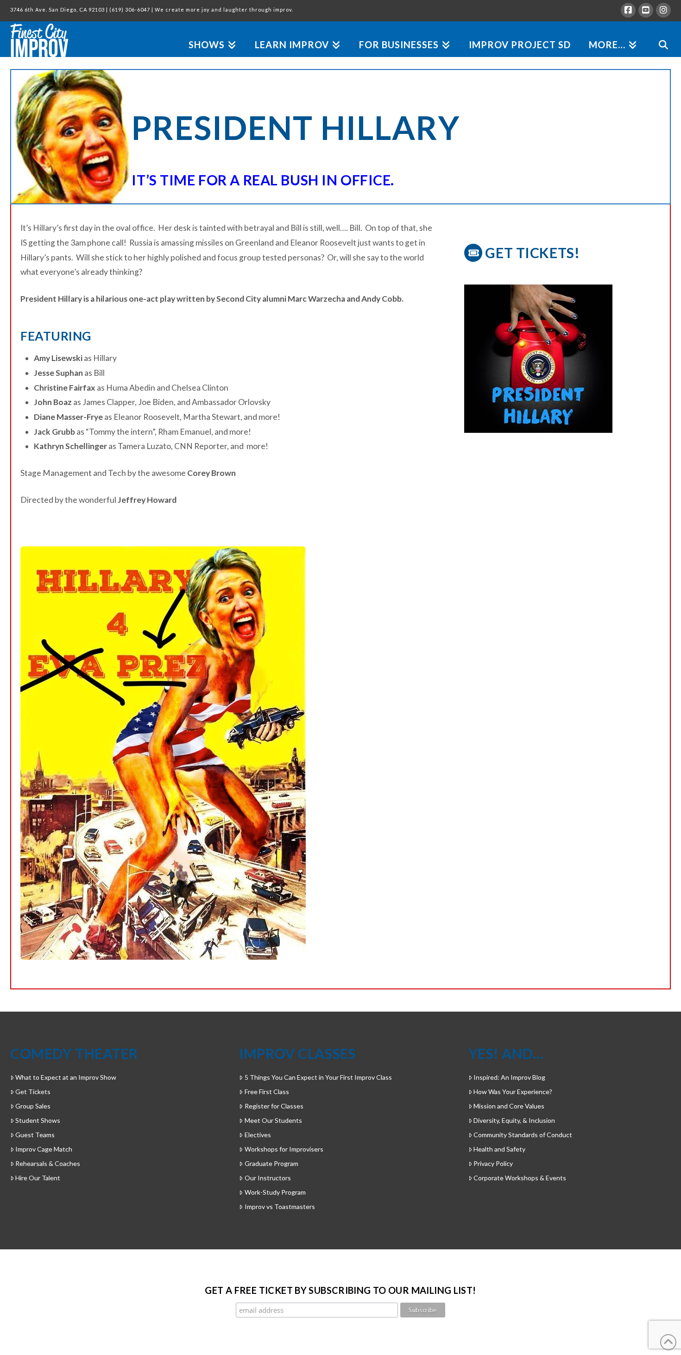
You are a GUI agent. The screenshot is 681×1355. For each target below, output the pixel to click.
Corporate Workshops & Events (519, 1178)
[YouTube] (645, 10)
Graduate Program (271, 1163)
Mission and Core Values (508, 1106)
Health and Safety (499, 1149)
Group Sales (32, 1106)
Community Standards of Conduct (522, 1135)
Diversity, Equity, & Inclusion (514, 1120)
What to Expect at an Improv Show (65, 1077)
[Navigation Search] (658, 34)
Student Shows (37, 1120)
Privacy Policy (493, 1163)
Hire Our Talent (37, 1178)
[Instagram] (663, 10)
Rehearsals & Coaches (47, 1163)
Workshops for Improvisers (284, 1149)
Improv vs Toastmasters (280, 1206)
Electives (258, 1135)
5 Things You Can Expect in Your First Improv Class (318, 1077)
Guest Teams (35, 1135)
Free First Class (267, 1091)
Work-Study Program (275, 1192)
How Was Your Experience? (512, 1091)
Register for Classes (274, 1106)
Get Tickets (32, 1091)
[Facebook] (628, 10)
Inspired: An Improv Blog (509, 1077)
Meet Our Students (273, 1120)
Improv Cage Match (43, 1149)
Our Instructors (267, 1178)
